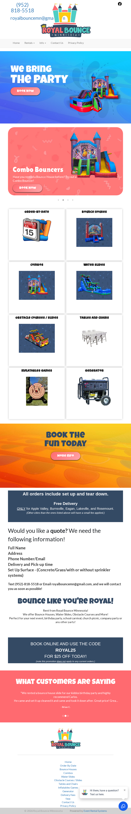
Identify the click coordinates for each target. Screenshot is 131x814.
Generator (94, 371)
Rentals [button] (28, 42)
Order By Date (68, 765)
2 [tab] (63, 197)
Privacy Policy (76, 42)
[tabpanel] (65, 161)
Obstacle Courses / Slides (36, 318)
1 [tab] (58, 197)
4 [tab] (72, 197)
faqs (68, 798)
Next (127, 161)
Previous (3, 161)
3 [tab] (67, 197)
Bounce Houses (94, 212)
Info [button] (41, 42)
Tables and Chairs (94, 318)
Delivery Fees (68, 794)
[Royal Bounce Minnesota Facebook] (120, 4)
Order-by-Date (36, 212)
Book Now (25, 91)
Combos (36, 265)
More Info (65, 456)
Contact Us (57, 42)
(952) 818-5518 (22, 7)
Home (16, 42)
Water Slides (94, 265)
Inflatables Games (36, 371)
